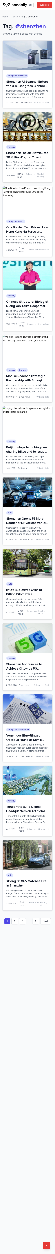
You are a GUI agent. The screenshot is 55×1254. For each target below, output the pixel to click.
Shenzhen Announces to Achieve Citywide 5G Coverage (24, 668)
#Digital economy (40, 175)
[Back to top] (46, 1245)
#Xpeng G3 (43, 903)
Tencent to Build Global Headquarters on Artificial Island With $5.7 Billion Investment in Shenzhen (25, 813)
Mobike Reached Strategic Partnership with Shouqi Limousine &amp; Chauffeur (26, 380)
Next (45, 921)
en (30, 5)
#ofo (47, 397)
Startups (22, 370)
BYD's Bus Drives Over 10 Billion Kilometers (24, 592)
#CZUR (34, 102)
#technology (43, 324)
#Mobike (40, 397)
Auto (9, 512)
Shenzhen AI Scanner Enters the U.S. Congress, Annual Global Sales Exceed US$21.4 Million (27, 88)
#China (34, 539)
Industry (11, 147)
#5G (47, 685)
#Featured (33, 250)
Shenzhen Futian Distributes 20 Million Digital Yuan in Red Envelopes (27, 157)
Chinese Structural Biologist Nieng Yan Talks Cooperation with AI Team (27, 305)
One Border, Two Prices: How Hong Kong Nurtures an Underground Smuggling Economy (27, 233)
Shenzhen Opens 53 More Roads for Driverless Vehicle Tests (27, 522)
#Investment (43, 829)
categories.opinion (15, 221)
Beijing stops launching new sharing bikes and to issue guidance (27, 451)
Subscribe (44, 5)
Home (5, 16)
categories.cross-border (18, 729)
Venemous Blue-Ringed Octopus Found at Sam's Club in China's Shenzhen (24, 739)
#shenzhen (43, 102)
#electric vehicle (41, 612)
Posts (15, 16)
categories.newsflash (17, 75)
